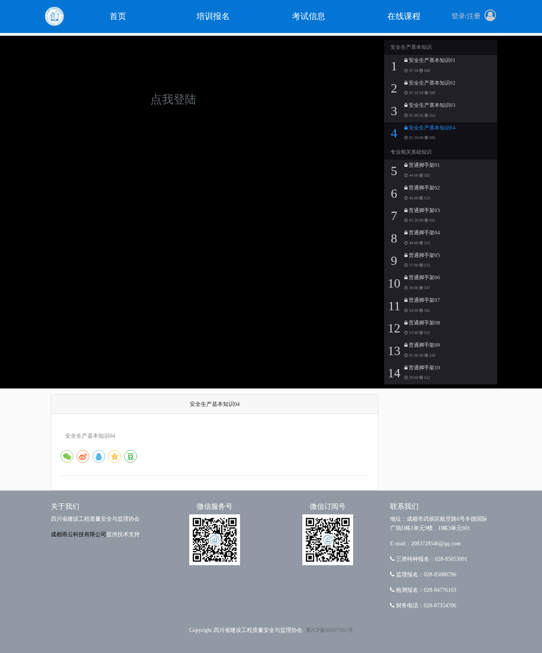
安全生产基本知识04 (431, 128)
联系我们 (404, 506)
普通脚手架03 (423, 210)
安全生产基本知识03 (431, 105)
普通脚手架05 (423, 255)
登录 (458, 16)
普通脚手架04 (423, 233)
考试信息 (308, 16)
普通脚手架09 (423, 345)
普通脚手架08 (423, 323)
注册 (473, 16)
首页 (118, 16)
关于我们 (65, 506)
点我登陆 (173, 99)
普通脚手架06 (423, 277)
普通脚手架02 (423, 188)
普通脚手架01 (423, 165)
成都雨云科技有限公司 (78, 534)
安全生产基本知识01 (431, 60)
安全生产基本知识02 (431, 83)
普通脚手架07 (423, 300)
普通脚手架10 (423, 368)
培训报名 (213, 16)
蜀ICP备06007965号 (329, 630)
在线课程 (404, 16)
